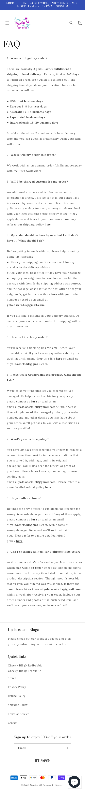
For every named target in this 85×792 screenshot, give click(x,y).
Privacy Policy (17, 687)
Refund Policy (17, 695)
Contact (12, 722)
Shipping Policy (18, 704)
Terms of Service (18, 714)
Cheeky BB (36, 785)
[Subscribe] (66, 748)
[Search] (71, 22)
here (48, 224)
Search (12, 678)
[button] (7, 22)
